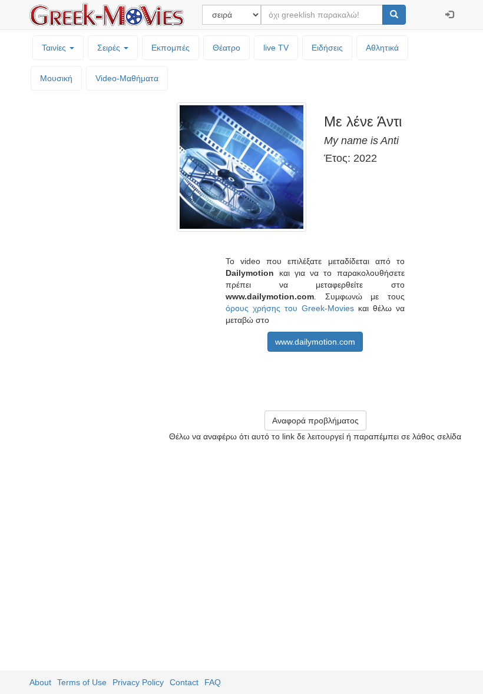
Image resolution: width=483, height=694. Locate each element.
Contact (184, 682)
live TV (276, 47)
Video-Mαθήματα (126, 78)
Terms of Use (82, 682)
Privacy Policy (138, 682)
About (40, 682)
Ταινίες (55, 47)
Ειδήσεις (327, 47)
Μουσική (56, 78)
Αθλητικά (382, 47)
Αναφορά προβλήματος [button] (315, 420)
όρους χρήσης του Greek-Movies (290, 308)
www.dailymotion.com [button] (315, 341)
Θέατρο (226, 47)
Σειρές (110, 47)
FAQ (212, 682)
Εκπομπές (170, 47)
